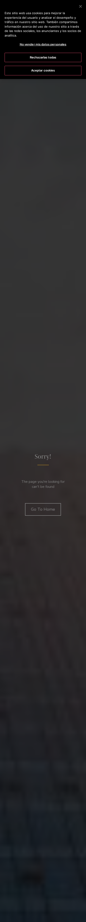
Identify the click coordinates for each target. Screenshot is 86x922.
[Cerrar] (80, 6)
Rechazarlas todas (43, 57)
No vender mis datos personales (43, 44)
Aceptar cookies (43, 70)
